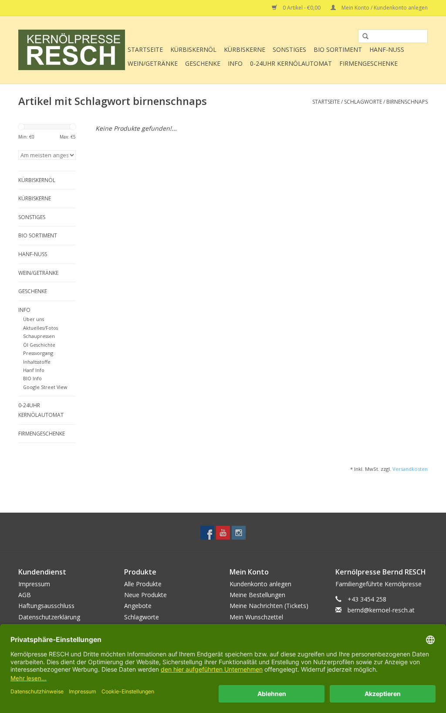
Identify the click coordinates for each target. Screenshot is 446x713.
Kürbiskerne (244, 49)
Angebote (138, 605)
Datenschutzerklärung (49, 617)
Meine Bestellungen (257, 595)
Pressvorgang (38, 353)
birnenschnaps (407, 101)
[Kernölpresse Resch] (71, 50)
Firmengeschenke (368, 63)
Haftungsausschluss (46, 605)
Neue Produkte (145, 595)
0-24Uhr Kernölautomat (291, 63)
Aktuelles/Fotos (40, 327)
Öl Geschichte (39, 344)
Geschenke (202, 63)
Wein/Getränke (153, 63)
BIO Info (32, 378)
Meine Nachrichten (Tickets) (269, 605)
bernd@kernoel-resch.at (381, 610)
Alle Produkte (143, 584)
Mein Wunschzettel (256, 617)
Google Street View (45, 387)
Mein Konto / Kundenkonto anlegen (384, 7)
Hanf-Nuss (386, 49)
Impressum (34, 584)
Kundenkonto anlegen (260, 584)
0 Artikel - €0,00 (301, 7)
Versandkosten (410, 469)
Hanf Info (33, 370)
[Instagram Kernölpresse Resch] (239, 533)
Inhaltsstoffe (37, 361)
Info (235, 63)
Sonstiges (289, 49)
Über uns (33, 319)
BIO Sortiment (338, 49)
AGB (24, 595)
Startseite (145, 49)
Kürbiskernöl (193, 49)
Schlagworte (363, 101)
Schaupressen (39, 336)
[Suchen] (362, 36)
